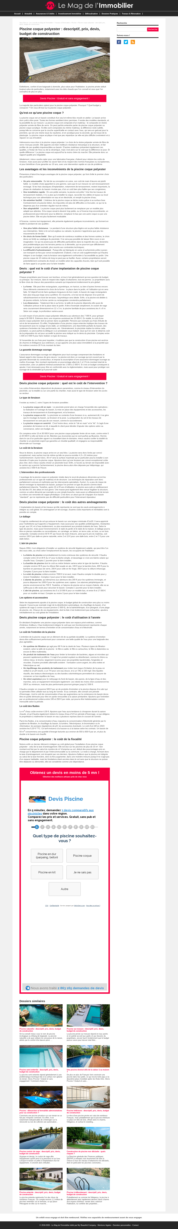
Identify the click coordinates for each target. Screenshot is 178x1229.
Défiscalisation (91, 14)
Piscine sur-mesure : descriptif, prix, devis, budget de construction (85, 1030)
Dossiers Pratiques (110, 14)
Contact (135, 1225)
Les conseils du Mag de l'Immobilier (41, 22)
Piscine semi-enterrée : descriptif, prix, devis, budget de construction (39, 1071)
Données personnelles (122, 1225)
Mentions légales (104, 1225)
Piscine (73, 22)
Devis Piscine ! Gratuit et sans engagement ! (64, 98)
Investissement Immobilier (69, 14)
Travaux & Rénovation (131, 14)
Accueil (17, 14)
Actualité (28, 14)
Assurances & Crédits (45, 14)
